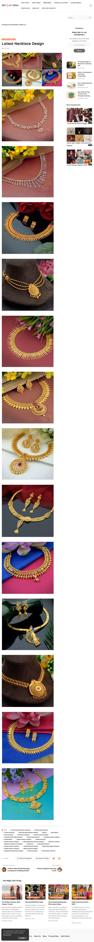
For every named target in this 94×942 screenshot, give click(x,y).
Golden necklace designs (41, 834)
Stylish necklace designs (30, 848)
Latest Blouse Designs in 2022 (77, 165)
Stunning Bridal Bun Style (34, 902)
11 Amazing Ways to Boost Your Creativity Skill (84, 63)
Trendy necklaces (33, 850)
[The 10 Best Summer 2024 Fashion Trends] (12, 892)
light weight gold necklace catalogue (34, 841)
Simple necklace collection (12, 846)
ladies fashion (8, 839)
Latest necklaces (40, 839)
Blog (6, 895)
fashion (45, 832)
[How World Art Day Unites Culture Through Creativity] (71, 95)
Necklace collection (54, 841)
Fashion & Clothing (9, 39)
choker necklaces (9, 832)
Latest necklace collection (24, 839)
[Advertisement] (45, 25)
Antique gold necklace (41, 830)
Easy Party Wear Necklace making (28, 832)
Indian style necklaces (33, 837)
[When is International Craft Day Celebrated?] (71, 75)
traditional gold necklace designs (14, 850)
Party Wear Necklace (43, 844)
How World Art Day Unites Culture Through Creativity (84, 94)
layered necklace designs (12, 841)
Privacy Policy (7, 935)
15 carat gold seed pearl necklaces (20, 830)
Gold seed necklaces (24, 834)
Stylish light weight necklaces (51, 846)
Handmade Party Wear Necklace (13, 837)
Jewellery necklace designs (51, 837)
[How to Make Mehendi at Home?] (71, 85)
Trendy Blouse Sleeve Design (77, 123)
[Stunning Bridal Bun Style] (35, 892)
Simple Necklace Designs (31, 846)
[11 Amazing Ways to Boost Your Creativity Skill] (71, 65)
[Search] (90, 5)
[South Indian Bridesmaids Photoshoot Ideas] (58, 892)
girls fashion (54, 832)
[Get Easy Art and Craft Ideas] (10, 5)
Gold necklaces (9, 834)
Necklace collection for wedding (13, 844)
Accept (22, 938)
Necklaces (30, 844)
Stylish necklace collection (12, 848)
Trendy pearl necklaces (48, 850)
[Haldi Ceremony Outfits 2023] (82, 892)
